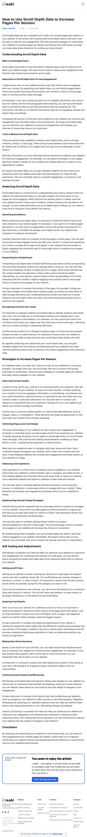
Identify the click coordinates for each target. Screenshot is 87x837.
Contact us (77, 818)
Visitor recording (24, 814)
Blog (74, 814)
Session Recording (25, 804)
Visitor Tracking (23, 807)
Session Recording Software (25, 822)
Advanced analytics (56, 804)
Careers (76, 804)
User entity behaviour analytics (60, 811)
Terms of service (76, 826)
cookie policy (57, 834)
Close (65, 833)
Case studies (78, 807)
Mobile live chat (43, 813)
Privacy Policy (78, 821)
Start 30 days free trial (45, 779)
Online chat (42, 804)
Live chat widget (41, 808)
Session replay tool (25, 811)
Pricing (75, 811)
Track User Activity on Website (60, 820)
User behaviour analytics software (58, 815)
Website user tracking (26, 818)
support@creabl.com (8, 818)
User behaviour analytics (58, 807)
